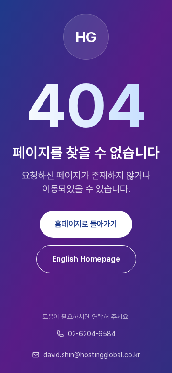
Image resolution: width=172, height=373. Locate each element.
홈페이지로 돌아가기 (86, 224)
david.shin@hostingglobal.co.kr (91, 355)
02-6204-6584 (92, 334)
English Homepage (86, 258)
